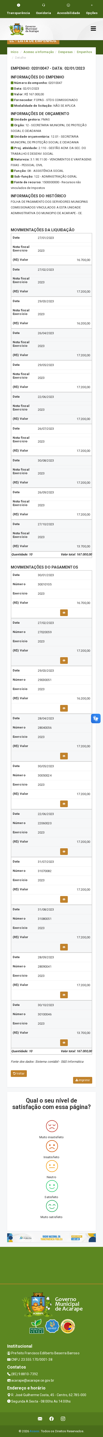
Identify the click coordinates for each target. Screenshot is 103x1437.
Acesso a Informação (38, 52)
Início (14, 52)
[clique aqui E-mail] (40, 1419)
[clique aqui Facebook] (51, 1419)
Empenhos (84, 52)
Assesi (35, 1431)
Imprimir (84, 1080)
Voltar (20, 1073)
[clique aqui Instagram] (63, 1419)
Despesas (65, 52)
